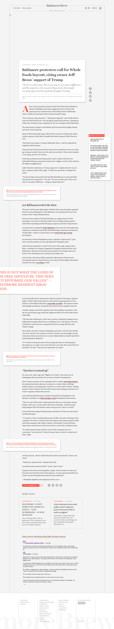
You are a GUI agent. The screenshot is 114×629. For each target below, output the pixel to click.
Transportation (44, 621)
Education (42, 610)
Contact (61, 604)
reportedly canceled (54, 303)
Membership (62, 610)
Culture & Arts (44, 608)
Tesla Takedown (49, 228)
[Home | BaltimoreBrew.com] (57, 5)
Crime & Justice (44, 606)
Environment (43, 612)
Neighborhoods (44, 615)
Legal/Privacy (63, 608)
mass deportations (71, 381)
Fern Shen (27, 64)
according (40, 262)
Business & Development (46, 602)
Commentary (43, 604)
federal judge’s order (48, 398)
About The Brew (64, 600)
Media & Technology (45, 614)
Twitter (89, 8)
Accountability (27, 501)
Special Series (24, 602)
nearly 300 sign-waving (63, 233)
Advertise (62, 606)
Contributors (63, 602)
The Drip (22, 604)
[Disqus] (50, 562)
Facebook (86, 8)
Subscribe (81, 603)
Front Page (23, 600)
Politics (41, 617)
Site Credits (81, 621)
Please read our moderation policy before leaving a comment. (44, 536)
